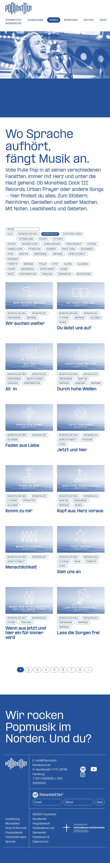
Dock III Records (15, 828)
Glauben (95, 318)
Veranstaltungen (15, 837)
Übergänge (14, 318)
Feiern (11, 622)
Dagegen (12, 383)
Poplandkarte (13, 832)
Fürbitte (91, 561)
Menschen (71, 20)
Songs (53, 20)
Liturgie (64, 318)
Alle (10, 234)
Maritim (82, 379)
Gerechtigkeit (35, 379)
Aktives (89, 20)
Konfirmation (32, 383)
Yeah (99, 802)
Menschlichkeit (21, 567)
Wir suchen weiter (25, 323)
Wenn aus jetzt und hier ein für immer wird (25, 633)
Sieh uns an (69, 572)
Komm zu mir (18, 511)
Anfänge (31, 318)
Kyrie (62, 444)
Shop (103, 20)
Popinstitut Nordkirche (14, 22)
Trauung (26, 622)
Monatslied (39, 313)
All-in (11, 389)
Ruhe (78, 561)
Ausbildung (35, 20)
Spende (10, 841)
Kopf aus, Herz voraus (80, 511)
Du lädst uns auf (74, 328)
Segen (62, 322)
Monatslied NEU (17, 313)
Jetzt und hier (72, 450)
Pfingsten (29, 500)
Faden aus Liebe (22, 445)
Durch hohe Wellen (76, 389)
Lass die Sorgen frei (78, 633)
